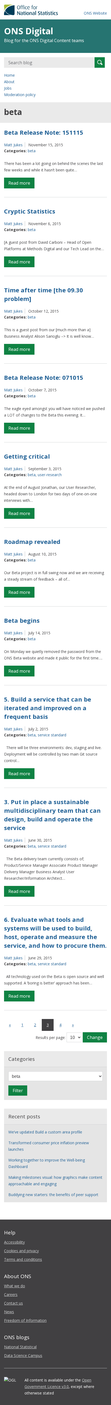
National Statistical (20, 1346)
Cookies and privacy (21, 1250)
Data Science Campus (23, 1355)
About (9, 81)
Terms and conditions (23, 1259)
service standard (52, 734)
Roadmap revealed (32, 541)
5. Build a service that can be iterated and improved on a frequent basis (47, 707)
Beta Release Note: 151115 (43, 132)
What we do (14, 1285)
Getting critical (27, 456)
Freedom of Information (25, 1320)
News (9, 1311)
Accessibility (14, 1242)
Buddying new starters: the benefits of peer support (53, 1194)
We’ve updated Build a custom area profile (45, 1132)
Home (9, 75)
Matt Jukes (13, 144)
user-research (50, 474)
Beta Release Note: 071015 (43, 377)
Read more (21, 184)
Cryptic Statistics (29, 211)
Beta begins (22, 620)
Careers (11, 1294)
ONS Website (95, 13)
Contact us (13, 1303)
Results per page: (50, 1037)
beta (32, 150)
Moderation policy (20, 94)
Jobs (8, 88)
